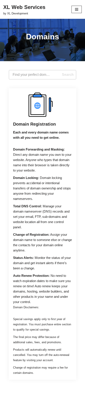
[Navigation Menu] (76, 9)
